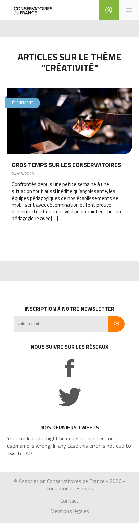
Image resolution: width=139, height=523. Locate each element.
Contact (69, 501)
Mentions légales (69, 511)
